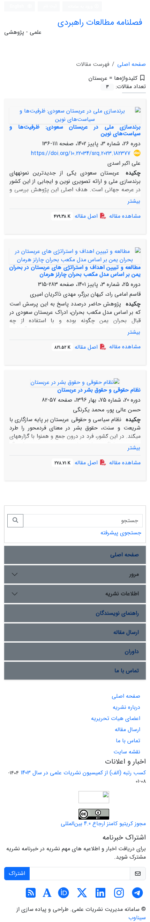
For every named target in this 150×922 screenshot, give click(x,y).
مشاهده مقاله (125, 216)
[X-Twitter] (82, 895)
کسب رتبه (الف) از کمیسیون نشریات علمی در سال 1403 (83, 772)
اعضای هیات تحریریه (115, 718)
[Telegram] (137, 895)
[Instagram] (119, 895)
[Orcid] (63, 895)
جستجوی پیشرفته (120, 532)
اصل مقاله (76, 216)
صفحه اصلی (131, 64)
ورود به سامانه (81, 6)
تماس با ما (126, 670)
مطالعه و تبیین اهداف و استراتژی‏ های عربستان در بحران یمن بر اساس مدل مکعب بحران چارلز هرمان (75, 270)
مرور (134, 574)
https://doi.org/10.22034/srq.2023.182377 (80, 153)
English (17, 6)
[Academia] (47, 895)
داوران (132, 651)
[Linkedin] (100, 895)
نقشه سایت (126, 751)
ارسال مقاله (126, 632)
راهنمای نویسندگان (117, 613)
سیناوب (137, 917)
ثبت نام (50, 6)
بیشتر (134, 201)
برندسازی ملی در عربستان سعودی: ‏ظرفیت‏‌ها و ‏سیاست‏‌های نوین (75, 130)
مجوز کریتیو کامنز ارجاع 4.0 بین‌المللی (103, 823)
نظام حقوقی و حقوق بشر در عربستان (99, 390)
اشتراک (17, 873)
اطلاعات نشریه (122, 593)
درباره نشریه (126, 707)
